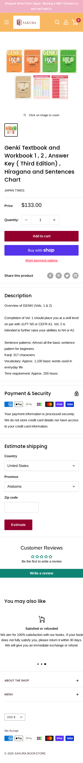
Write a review (41, 573)
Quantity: (11, 220)
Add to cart (41, 236)
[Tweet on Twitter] (67, 275)
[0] (75, 22)
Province (11, 477)
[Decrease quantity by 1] (26, 220)
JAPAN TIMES (14, 190)
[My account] (66, 22)
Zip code (11, 497)
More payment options (41, 260)
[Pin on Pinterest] (59, 275)
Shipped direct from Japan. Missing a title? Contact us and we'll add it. (41, 6)
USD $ (11, 717)
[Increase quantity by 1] (54, 220)
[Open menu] (6, 22)
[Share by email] (75, 275)
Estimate (18, 525)
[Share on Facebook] (50, 275)
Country (10, 456)
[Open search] (57, 22)
